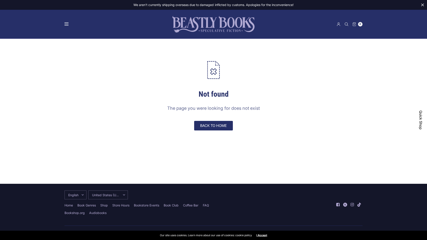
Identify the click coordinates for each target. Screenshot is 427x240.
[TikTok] (359, 205)
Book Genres (86, 205)
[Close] (422, 4)
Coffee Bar (190, 205)
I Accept (261, 235)
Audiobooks (98, 213)
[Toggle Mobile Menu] (69, 24)
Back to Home (213, 125)
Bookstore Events (146, 205)
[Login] (338, 24)
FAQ (206, 205)
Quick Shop (421, 120)
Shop (104, 205)
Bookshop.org (74, 213)
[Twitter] (345, 205)
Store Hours (120, 205)
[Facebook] (338, 205)
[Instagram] (352, 205)
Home (68, 205)
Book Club (171, 205)
